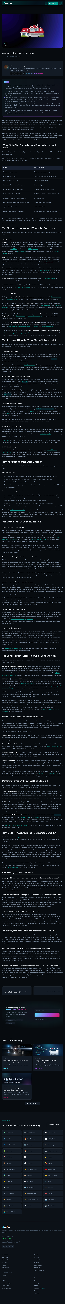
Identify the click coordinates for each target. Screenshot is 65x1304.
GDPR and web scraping (28, 683)
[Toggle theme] (46, 3)
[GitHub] (20, 73)
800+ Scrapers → (39, 1270)
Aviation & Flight (6, 1283)
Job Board (5, 1260)
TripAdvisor (37, 1267)
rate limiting (35, 817)
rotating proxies (24, 817)
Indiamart (36, 1257)
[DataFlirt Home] (7, 3)
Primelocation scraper (11, 299)
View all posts (32, 1103)
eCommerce (5, 1255)
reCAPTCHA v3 (6, 452)
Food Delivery (5, 1285)
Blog (35, 1280)
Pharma (4, 1265)
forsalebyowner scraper (23, 287)
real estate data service (17, 510)
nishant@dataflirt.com (8, 1236)
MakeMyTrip (37, 1262)
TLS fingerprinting (33, 249)
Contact (36, 1293)
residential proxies (45, 434)
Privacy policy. (44, 1019)
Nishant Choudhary (17, 66)
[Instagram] (17, 73)
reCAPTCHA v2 (52, 450)
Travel (3, 1280)
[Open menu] (60, 3)
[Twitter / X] (14, 73)
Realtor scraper (44, 270)
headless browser (29, 365)
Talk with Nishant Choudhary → (35, 73)
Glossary (36, 1283)
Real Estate (5, 1257)
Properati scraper (9, 333)
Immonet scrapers (47, 327)
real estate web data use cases (48, 773)
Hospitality (5, 1278)
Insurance (4, 1262)
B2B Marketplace (6, 1288)
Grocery (4, 1275)
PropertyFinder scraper (35, 316)
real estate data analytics (13, 648)
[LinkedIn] (11, 73)
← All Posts (5, 10)
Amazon (36, 1255)
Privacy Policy (50, 1301)
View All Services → (55, 1124)
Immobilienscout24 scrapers (17, 327)
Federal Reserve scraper (39, 539)
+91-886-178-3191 (6, 1238)
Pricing (36, 1291)
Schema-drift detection (53, 746)
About (35, 1278)
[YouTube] (23, 73)
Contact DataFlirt (12, 867)
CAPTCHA (14, 249)
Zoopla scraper (56, 297)
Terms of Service (59, 1301)
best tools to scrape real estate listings (17, 825)
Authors (36, 1285)
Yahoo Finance (38, 1265)
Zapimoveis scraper (51, 333)
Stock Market (5, 1267)
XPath (8, 413)
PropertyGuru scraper (45, 305)
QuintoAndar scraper (34, 333)
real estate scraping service (17, 837)
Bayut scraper (20, 316)
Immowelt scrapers (32, 327)
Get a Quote (52, 3)
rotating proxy (26, 384)
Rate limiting (5, 440)
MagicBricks (37, 1260)
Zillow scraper (21, 251)
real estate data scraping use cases (22, 619)
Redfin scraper (48, 262)
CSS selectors (31, 411)
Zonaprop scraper (21, 333)
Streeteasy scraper (50, 278)
